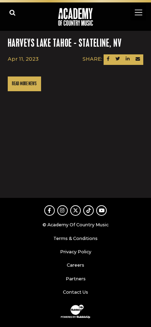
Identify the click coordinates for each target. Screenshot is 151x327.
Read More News (24, 83)
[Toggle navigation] (138, 12)
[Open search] (12, 12)
